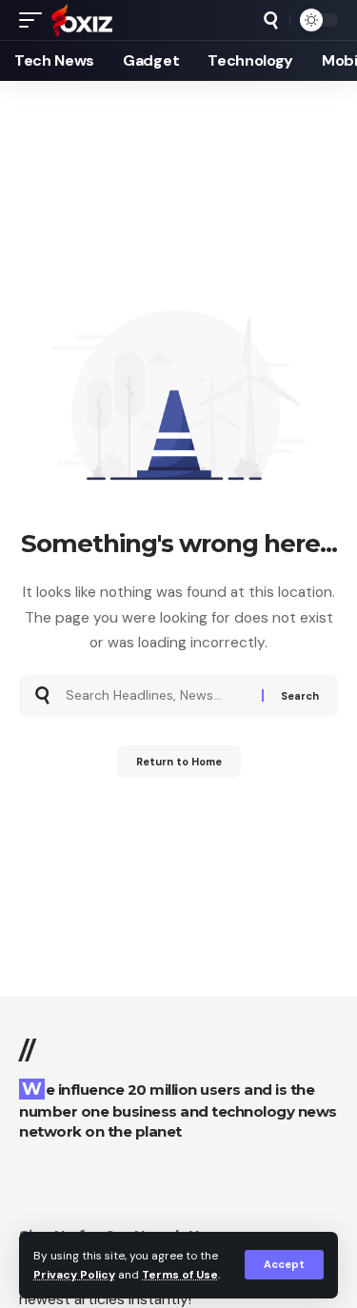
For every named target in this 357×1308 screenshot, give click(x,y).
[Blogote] (81, 20)
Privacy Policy (74, 1274)
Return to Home (179, 761)
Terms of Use (180, 1274)
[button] (284, 1264)
